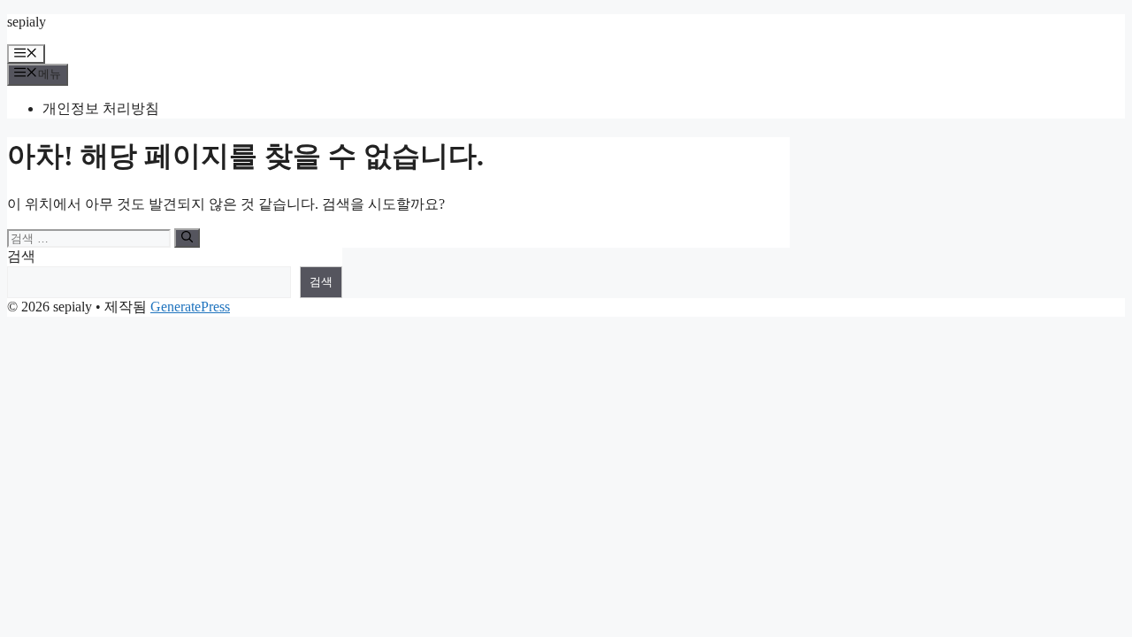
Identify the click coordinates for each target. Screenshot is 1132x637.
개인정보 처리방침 (100, 108)
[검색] (187, 238)
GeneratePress (190, 306)
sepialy (26, 21)
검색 (21, 256)
